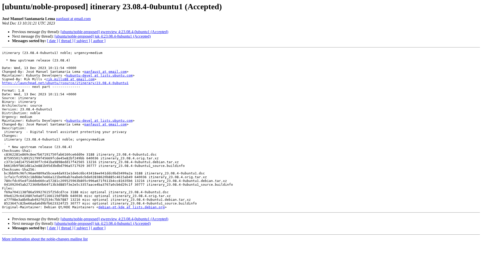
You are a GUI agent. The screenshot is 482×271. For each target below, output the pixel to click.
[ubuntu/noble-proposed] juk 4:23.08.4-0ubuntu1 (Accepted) (102, 36)
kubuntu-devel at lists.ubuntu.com (99, 75)
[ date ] (52, 41)
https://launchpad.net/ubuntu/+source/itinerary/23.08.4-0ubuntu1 (65, 83)
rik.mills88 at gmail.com (70, 79)
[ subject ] (82, 41)
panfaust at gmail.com (73, 19)
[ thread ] (66, 41)
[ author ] (98, 41)
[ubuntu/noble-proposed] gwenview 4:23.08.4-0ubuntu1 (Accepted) (114, 32)
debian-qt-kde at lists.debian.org (131, 207)
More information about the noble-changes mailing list (45, 239)
